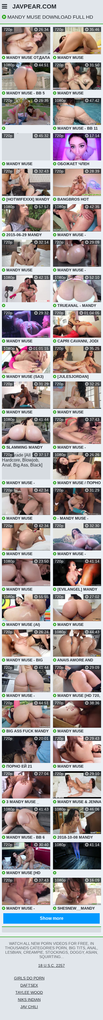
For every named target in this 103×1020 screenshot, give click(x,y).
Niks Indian (29, 999)
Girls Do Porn (29, 978)
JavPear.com (34, 6)
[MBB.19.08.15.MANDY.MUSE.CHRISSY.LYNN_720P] (26, 114)
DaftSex (29, 985)
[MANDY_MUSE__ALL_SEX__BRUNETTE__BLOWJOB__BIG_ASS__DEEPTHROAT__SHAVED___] (26, 291)
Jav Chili (29, 1007)
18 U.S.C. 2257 (51, 965)
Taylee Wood (29, 992)
